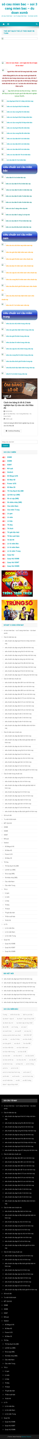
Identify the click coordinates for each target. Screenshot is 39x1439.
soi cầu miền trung (9, 1051)
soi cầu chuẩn (27, 1039)
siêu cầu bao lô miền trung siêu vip (18, 342)
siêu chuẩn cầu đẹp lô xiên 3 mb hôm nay (18, 718)
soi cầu (5, 1039)
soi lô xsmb (15, 1076)
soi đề (18, 1080)
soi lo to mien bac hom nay (11, 1072)
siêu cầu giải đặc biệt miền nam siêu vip (19, 252)
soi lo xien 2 (27, 1072)
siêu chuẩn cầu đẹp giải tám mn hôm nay (18, 762)
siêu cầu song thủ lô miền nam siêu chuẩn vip (21, 279)
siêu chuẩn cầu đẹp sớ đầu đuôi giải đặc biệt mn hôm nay (20, 741)
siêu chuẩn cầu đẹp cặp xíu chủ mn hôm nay (19, 758)
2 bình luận (9, 419)
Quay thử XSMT (13, 562)
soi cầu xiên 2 (17, 1056)
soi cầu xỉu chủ (21, 1060)
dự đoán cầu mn (8, 1023)
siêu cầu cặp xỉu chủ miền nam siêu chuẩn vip (21, 273)
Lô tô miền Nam (13, 547)
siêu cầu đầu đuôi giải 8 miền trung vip (19, 361)
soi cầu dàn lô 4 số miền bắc (16, 160)
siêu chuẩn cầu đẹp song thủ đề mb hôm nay (19, 647)
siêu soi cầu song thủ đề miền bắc (18, 133)
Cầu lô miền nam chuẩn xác (13, 732)
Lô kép (9, 521)
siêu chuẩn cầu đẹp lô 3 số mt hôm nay (17, 807)
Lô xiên (10, 517)
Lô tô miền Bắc (13, 544)
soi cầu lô (17, 1043)
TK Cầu (6, 862)
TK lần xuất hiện (13, 536)
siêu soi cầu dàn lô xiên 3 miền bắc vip (19, 196)
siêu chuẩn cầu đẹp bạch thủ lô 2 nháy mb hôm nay (20, 642)
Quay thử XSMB (13, 559)
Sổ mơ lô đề (7, 815)
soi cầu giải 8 (7, 1043)
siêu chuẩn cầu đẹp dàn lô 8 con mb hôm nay (19, 710)
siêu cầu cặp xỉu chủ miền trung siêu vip (19, 349)
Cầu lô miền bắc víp (10, 637)
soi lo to (5, 1068)
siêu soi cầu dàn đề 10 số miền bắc (18, 154)
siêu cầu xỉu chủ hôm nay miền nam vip (19, 245)
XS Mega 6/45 (12, 476)
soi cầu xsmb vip (8, 1060)
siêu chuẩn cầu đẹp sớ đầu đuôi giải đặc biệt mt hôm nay (20, 786)
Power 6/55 (11, 484)
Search (5, 445)
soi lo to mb (14, 1068)
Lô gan (9, 514)
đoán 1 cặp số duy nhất (10, 1084)
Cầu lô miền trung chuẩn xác (13, 774)
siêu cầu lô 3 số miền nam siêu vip (17, 305)
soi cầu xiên (6, 1056)
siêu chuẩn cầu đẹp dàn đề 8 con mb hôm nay (19, 690)
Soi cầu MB (27, 1043)
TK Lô (5, 889)
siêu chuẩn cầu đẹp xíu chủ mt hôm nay (17, 781)
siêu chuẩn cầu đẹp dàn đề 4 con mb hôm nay (19, 682)
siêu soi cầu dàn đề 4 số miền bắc (18, 138)
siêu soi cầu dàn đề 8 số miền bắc (18, 149)
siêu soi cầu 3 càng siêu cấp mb (16, 208)
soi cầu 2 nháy (15, 1039)
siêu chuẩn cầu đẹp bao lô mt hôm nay (17, 792)
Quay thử (10, 555)
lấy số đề (5, 1027)
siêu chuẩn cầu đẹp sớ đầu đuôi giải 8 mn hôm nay (21, 770)
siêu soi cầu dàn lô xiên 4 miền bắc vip (19, 202)
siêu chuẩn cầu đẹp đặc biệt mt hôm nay (18, 800)
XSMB (9, 457)
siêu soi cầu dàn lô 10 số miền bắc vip (18, 221)
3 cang (5, 1014)
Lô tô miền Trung (13, 551)
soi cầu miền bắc (8, 1047)
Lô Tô (5, 924)
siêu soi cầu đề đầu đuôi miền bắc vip (18, 227)
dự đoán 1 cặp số (8, 1019)
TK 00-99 (10, 540)
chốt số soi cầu (15, 1014)
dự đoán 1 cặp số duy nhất (25, 1019)
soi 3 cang (14, 1027)
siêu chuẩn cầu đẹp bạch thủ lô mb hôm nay (19, 671)
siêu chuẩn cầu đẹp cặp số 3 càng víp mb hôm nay (21, 675)
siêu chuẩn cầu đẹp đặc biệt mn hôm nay (18, 736)
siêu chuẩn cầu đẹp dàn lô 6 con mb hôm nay (19, 706)
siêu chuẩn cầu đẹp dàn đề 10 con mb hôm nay (20, 694)
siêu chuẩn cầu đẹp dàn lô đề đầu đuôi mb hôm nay (20, 727)
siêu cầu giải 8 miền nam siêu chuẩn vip (19, 259)
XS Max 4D (11, 480)
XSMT (9, 465)
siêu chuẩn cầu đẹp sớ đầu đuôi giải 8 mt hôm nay (21, 811)
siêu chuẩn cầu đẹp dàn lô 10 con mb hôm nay (20, 698)
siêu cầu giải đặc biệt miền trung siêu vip (20, 330)
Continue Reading (14, 431)
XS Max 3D (11, 487)
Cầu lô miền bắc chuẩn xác (12, 679)
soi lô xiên (6, 1076)
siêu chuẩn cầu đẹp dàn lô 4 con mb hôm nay (19, 702)
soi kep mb (19, 1064)
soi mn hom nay (28, 1076)
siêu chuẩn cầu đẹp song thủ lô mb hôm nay (19, 651)
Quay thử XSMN (13, 566)
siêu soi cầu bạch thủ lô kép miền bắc (19, 117)
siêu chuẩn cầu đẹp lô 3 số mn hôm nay (17, 766)
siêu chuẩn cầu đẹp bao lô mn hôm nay (17, 754)
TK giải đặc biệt (13, 532)
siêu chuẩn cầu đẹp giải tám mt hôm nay (18, 804)
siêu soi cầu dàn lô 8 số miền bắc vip (18, 184)
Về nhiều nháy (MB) (14, 502)
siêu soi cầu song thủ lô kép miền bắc (19, 122)
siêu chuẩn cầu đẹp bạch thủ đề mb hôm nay (19, 663)
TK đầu (10, 525)
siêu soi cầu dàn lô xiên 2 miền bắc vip (19, 190)
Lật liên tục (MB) (13, 495)
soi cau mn (27, 1031)
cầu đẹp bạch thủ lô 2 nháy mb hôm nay (20, 101)
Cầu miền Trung (13, 510)
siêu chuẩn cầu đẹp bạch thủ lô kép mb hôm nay (20, 667)
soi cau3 (24, 1027)
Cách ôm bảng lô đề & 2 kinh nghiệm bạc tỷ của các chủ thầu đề (18, 405)
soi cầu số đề (22, 1051)
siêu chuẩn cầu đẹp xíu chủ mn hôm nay (18, 746)
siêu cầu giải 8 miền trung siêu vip (17, 336)
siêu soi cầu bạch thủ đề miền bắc (18, 128)
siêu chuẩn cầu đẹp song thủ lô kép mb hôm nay (20, 655)
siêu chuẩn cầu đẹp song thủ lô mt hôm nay (19, 777)
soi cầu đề (32, 1060)
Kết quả (10, 469)
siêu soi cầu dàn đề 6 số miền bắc (18, 144)
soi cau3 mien (7, 1031)
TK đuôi (10, 529)
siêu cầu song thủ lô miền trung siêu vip (19, 355)
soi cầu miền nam (22, 1047)
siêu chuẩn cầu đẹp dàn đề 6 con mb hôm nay (19, 686)
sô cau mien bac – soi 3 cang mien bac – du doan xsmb (19, 8)
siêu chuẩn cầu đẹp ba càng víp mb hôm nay (19, 659)
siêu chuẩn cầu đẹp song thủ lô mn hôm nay (19, 750)
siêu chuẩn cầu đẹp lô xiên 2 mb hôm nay (18, 714)
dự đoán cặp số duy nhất (24, 1023)
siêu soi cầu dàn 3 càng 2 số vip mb (18, 215)
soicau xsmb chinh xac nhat (12, 1035)
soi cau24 (18, 1031)
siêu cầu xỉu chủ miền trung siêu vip (18, 323)
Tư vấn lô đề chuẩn (10, 819)
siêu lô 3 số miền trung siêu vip (16, 374)
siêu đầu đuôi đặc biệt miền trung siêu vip (20, 367)
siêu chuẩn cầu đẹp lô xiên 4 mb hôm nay (18, 721)
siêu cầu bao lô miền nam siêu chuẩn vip (19, 266)
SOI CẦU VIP (28, 1035)
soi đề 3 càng (27, 1080)
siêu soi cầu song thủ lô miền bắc (18, 112)
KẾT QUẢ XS (8, 823)
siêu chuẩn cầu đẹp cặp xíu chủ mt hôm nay (19, 796)
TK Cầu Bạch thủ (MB (15, 491)
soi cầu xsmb (29, 1056)
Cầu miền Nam (12, 506)
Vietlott (10, 472)
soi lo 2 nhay (30, 1064)
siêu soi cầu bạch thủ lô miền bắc (18, 106)
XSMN (9, 461)
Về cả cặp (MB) (13, 499)
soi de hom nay (8, 1064)
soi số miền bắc (8, 1080)
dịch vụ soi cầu (27, 1014)
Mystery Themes (26, 1436)
